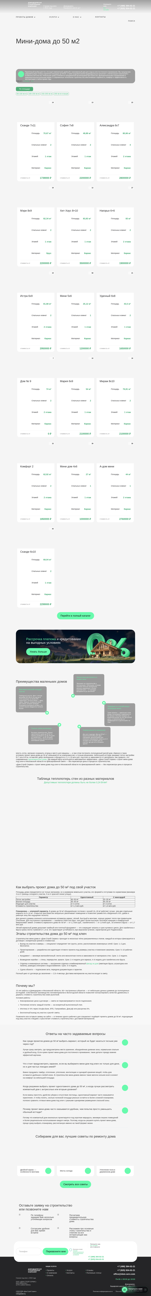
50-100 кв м (22, 94)
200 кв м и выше (61, 94)
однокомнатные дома (37, 759)
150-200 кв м (46, 94)
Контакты (100, 17)
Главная (19, 81)
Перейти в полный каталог (76, 615)
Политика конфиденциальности (103, 1291)
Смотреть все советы (75, 1184)
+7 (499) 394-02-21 (126, 6)
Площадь (26, 81)
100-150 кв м (33, 94)
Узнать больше (38, 651)
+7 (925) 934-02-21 (126, 8)
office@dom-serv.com (124, 1274)
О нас (76, 17)
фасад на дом (92, 964)
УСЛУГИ (53, 17)
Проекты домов (24, 17)
